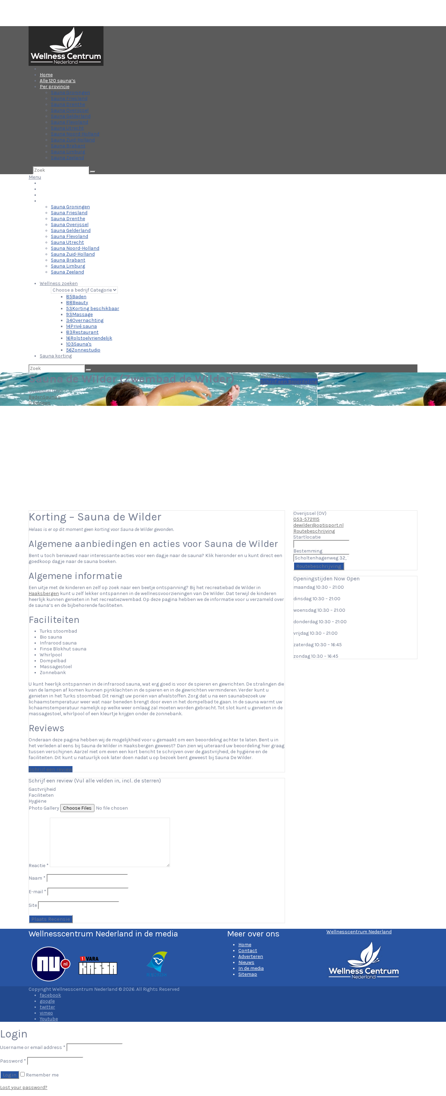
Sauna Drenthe (68, 104)
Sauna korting (56, 356)
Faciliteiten (41, 795)
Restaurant (82, 332)
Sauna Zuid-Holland (73, 140)
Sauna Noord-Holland (75, 134)
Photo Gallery (44, 808)
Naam (37, 878)
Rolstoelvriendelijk (89, 338)
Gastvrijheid (42, 789)
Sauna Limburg (68, 152)
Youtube (49, 1019)
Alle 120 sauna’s (58, 81)
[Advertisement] (223, 458)
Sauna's (79, 344)
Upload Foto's (275, 375)
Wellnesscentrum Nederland (359, 932)
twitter (47, 1007)
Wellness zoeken (59, 283)
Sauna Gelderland (71, 116)
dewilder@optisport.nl (318, 525)
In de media (251, 968)
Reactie (39, 866)
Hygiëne (37, 801)
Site (33, 905)
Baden (76, 297)
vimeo (46, 1013)
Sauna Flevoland (69, 122)
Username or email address (33, 1047)
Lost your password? (23, 1087)
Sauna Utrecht (67, 128)
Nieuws (246, 962)
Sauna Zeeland (67, 158)
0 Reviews (40, 403)
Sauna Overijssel (70, 110)
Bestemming (307, 551)
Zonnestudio (83, 350)
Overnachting (84, 320)
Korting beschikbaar (92, 308)
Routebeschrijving (314, 531)
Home (46, 75)
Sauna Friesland (69, 98)
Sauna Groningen (70, 92)
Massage (79, 314)
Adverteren (250, 956)
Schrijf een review (50, 769)
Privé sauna (81, 326)
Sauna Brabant (68, 146)
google (47, 1001)
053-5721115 (306, 519)
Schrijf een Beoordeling (289, 381)
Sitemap (247, 974)
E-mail (37, 892)
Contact (247, 951)
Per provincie (54, 87)
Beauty (77, 303)
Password (13, 1061)
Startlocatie (307, 537)
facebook (50, 995)
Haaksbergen (44, 593)
